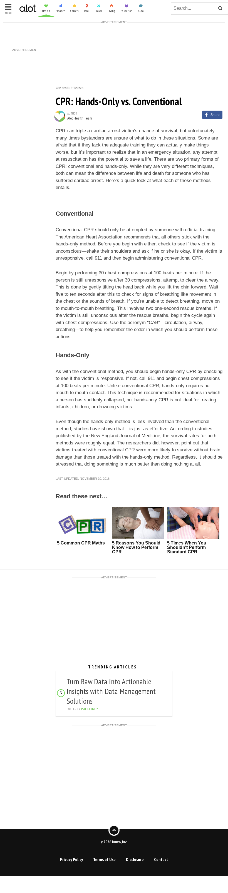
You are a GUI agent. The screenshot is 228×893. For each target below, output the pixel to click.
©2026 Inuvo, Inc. (114, 841)
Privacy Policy (71, 859)
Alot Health (63, 87)
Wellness (78, 87)
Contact (161, 859)
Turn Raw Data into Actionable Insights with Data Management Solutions (111, 691)
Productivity (89, 709)
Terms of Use (104, 859)
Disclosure (135, 859)
